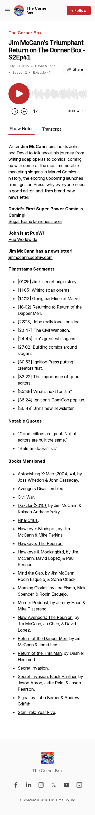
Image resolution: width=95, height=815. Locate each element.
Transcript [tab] (51, 129)
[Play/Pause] (19, 93)
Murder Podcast (33, 602)
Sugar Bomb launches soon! (35, 221)
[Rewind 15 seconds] (14, 111)
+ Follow (79, 10)
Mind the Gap (30, 573)
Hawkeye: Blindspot (37, 528)
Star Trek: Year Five (36, 712)
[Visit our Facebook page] (15, 785)
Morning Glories (33, 587)
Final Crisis (28, 520)
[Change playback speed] (35, 111)
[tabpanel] (47, 432)
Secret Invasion (33, 668)
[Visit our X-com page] (53, 785)
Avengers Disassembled (40, 488)
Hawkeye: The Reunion (40, 543)
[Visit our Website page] (79, 785)
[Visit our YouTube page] (66, 785)
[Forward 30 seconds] (24, 111)
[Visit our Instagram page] (41, 785)
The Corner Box (37, 10)
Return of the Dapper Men (42, 638)
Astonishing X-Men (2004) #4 (46, 473)
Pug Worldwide (22, 239)
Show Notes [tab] (22, 128)
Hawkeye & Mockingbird (41, 552)
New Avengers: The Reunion (45, 617)
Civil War (26, 497)
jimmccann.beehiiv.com (30, 257)
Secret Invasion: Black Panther (47, 676)
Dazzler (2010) (32, 505)
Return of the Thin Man (40, 653)
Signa (23, 697)
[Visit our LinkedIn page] (28, 785)
